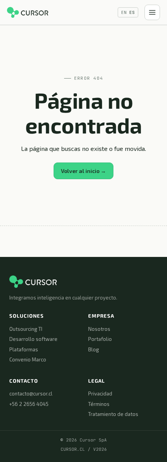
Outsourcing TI (25, 329)
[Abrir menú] (152, 12)
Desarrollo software (33, 339)
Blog (93, 349)
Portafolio (100, 339)
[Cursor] (27, 12)
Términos (99, 404)
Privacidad (100, 393)
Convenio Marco (27, 359)
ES (132, 12)
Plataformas (23, 349)
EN (124, 12)
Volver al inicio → (83, 171)
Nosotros (99, 329)
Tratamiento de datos (113, 414)
